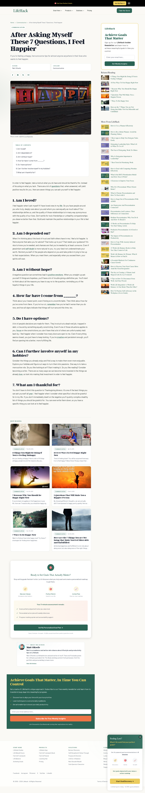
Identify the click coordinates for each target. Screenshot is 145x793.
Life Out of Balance (74, 759)
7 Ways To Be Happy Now (24, 535)
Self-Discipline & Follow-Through (78, 753)
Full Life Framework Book (47, 753)
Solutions (79, 10)
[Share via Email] (28, 75)
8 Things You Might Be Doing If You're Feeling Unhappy (27, 454)
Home (12, 22)
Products (68, 10)
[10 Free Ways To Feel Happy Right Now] (71, 435)
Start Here (56, 10)
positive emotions (55, 274)
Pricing (89, 10)
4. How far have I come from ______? (30, 161)
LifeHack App (43, 750)
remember (51, 304)
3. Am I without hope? (24, 157)
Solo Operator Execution (76, 764)
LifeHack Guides (18, 750)
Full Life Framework (19, 756)
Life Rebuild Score (18, 753)
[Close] (128, 3)
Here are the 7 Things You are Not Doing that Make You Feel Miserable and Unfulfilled (71, 540)
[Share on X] (23, 75)
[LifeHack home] (20, 10)
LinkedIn (49, 773)
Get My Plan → (120, 3)
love (21, 374)
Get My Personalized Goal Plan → (50, 628)
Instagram (24, 773)
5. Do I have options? (24, 164)
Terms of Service (102, 781)
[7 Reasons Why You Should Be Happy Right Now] (30, 477)
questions (55, 186)
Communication (22, 22)
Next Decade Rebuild (74, 761)
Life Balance (17, 759)
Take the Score (124, 11)
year (31, 393)
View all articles (31, 663)
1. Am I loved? (21, 149)
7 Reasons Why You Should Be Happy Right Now (26, 496)
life (61, 205)
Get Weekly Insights (119, 64)
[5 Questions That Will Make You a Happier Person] (71, 477)
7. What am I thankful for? (26, 172)
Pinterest (32, 773)
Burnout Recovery (74, 750)
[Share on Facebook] (12, 75)
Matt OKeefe (16, 68)
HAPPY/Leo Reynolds (26, 136)
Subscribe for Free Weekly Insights (51, 718)
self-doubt (29, 248)
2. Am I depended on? (24, 153)
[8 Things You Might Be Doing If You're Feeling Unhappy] (30, 435)
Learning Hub (43, 759)
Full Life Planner (44, 756)
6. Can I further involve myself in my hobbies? (33, 168)
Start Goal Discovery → (125, 781)
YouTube (42, 773)
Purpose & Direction (74, 756)
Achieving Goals (18, 761)
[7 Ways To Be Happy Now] (30, 518)
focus (18, 330)
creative (60, 337)
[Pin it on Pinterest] (18, 75)
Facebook (16, 773)
